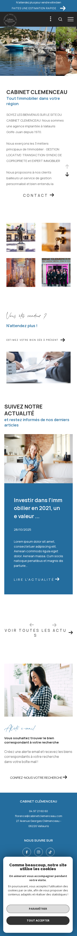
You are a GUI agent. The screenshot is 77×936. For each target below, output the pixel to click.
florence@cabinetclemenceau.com (38, 816)
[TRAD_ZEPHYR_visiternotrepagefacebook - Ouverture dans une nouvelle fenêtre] (26, 852)
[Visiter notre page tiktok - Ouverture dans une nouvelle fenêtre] (50, 852)
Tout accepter (38, 920)
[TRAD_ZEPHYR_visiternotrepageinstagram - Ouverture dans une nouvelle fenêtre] (38, 852)
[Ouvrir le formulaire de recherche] (60, 19)
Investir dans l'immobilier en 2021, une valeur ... (38, 508)
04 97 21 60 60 (38, 811)
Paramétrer (38, 909)
